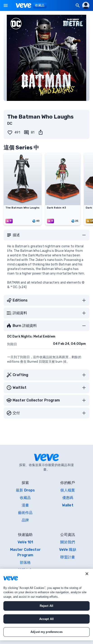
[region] (46, 604)
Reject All (46, 606)
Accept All (46, 619)
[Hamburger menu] (6, 5)
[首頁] (23, 5)
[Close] (87, 574)
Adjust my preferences (46, 632)
